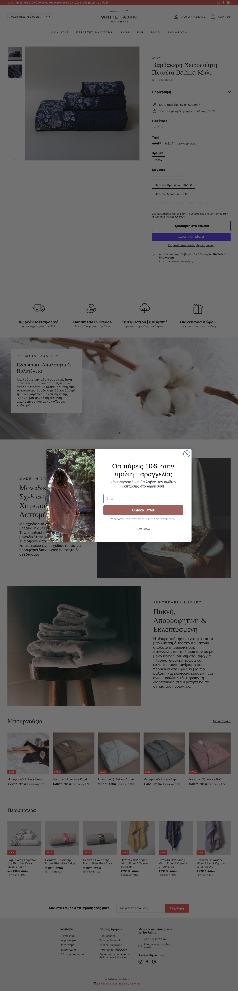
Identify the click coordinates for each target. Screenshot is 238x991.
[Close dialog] (187, 454)
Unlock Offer (143, 510)
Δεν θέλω (143, 529)
